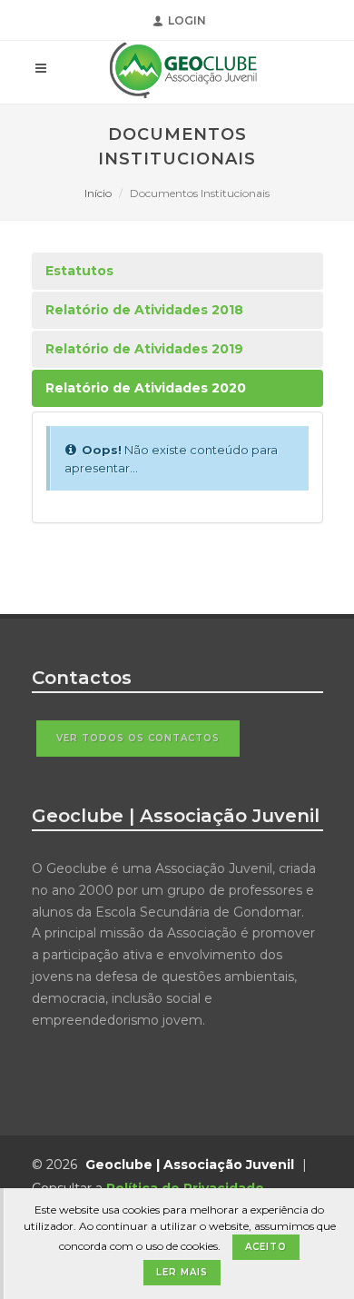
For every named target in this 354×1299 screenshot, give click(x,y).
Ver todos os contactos (138, 738)
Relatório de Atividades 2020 (145, 388)
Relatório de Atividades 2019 (144, 349)
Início (98, 193)
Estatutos (79, 271)
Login (187, 20)
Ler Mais (182, 1272)
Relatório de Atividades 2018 (144, 310)
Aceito (266, 1247)
